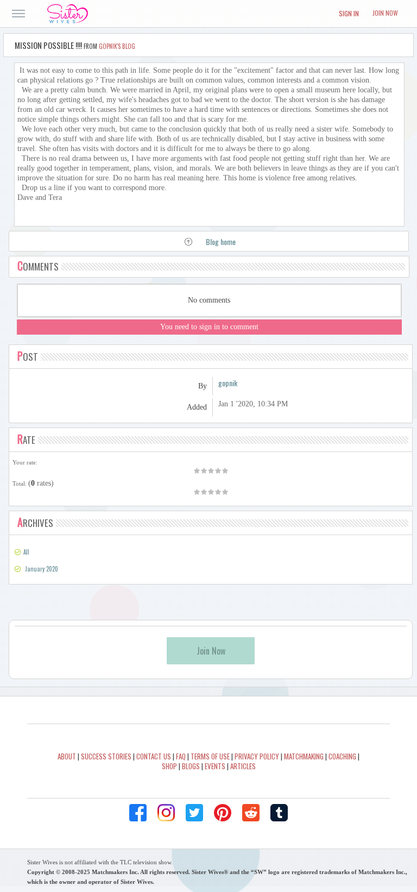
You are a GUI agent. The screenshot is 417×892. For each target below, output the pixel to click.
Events (215, 766)
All (26, 552)
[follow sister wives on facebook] (138, 812)
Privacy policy (257, 756)
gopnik (227, 382)
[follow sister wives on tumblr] (279, 812)
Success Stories (106, 756)
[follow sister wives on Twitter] (194, 812)
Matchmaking (304, 756)
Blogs (191, 766)
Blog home (221, 241)
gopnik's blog (117, 46)
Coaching (342, 756)
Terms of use (210, 756)
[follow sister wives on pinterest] (222, 812)
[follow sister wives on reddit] (251, 812)
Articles (243, 766)
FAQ (181, 756)
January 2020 (41, 568)
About (67, 756)
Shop (169, 766)
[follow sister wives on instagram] (166, 812)
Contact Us (153, 756)
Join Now (385, 12)
